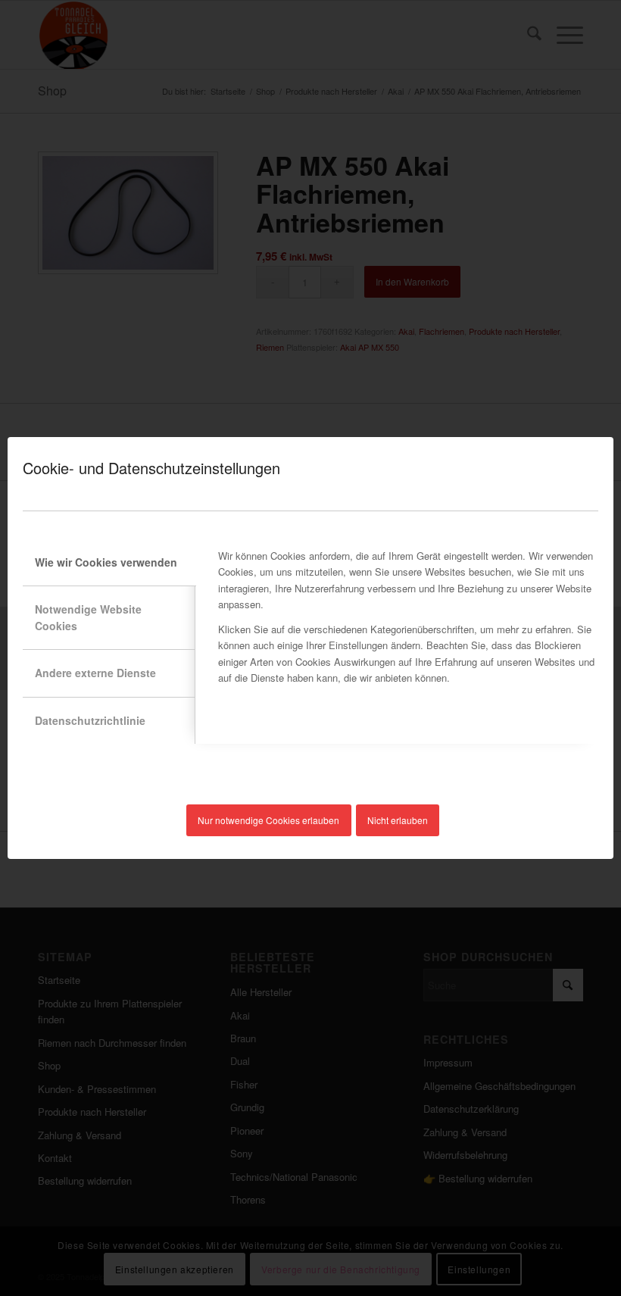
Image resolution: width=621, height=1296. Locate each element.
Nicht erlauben (397, 820)
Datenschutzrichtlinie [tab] (90, 720)
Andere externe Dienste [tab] (95, 672)
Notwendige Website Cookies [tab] (88, 616)
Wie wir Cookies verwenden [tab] (106, 562)
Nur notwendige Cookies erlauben (268, 820)
